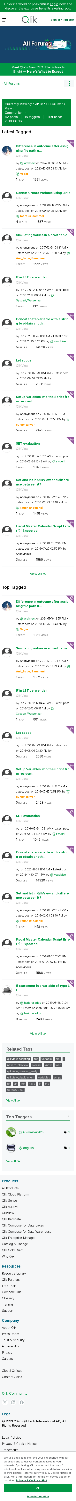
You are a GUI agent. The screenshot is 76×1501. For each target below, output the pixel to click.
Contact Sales (12, 1377)
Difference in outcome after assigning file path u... (42, 148)
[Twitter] (5, 1402)
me (58, 1058)
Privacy (7, 1352)
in (40, 1083)
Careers (7, 1359)
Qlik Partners (11, 1280)
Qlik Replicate (11, 1219)
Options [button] (69, 83)
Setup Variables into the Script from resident (42, 399)
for (23, 1083)
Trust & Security (13, 1340)
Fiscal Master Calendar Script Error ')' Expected (43, 528)
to (8, 1083)
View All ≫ (38, 574)
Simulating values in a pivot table (41, 235)
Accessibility (10, 1346)
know (48, 1065)
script (57, 1077)
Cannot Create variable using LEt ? (43, 193)
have (32, 1083)
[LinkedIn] (13, 1402)
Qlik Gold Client (12, 1250)
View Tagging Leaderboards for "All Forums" (38, 1116)
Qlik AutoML (10, 1207)
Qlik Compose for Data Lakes (23, 1225)
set (36, 1058)
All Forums (37, 43)
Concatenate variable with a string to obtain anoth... (42, 321)
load (58, 1065)
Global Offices (12, 1371)
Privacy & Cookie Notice (19, 1444)
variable (47, 1058)
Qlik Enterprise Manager (18, 1238)
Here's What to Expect (45, 71)
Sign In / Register (62, 19)
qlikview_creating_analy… (23, 1071)
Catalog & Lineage (15, 1244)
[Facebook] (22, 1402)
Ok (38, 1488)
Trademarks (10, 1450)
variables (44, 1077)
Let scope (23, 360)
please (36, 1065)
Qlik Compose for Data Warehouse (26, 1231)
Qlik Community (14, 1393)
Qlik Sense (9, 1200)
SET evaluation (28, 443)
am (15, 1083)
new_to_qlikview (17, 1065)
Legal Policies (11, 1437)
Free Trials (9, 1286)
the (47, 1083)
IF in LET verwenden (31, 277)
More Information (38, 1496)
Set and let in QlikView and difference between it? (42, 482)
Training (7, 1304)
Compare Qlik (11, 1292)
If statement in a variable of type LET (43, 988)
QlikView (22, 156)
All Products (10, 1188)
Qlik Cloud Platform (15, 1194)
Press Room (10, 1334)
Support (7, 1311)
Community (13, 112)
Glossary (8, 1298)
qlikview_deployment (20, 1077)
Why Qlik (8, 1256)
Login (54, 4)
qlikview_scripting (18, 1058)
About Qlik (9, 1328)
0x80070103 (15, 1089)
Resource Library (14, 1273)
